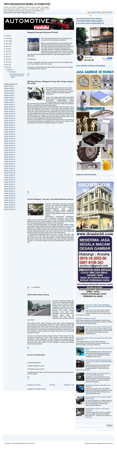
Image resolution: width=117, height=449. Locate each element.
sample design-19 (9, 127)
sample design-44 (9, 184)
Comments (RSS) (95, 12)
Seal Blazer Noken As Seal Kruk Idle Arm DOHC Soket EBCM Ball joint (98, 374)
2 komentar (36, 287)
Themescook (109, 443)
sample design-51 (9, 200)
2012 (7, 43)
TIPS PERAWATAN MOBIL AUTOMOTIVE (27, 4)
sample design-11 (9, 109)
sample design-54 (9, 207)
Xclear (90, 443)
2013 (7, 46)
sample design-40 (9, 175)
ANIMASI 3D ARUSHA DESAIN (86, 174)
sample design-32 (9, 157)
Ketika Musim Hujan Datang (38, 295)
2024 (7, 67)
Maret (9, 69)
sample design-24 (9, 138)
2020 (7, 59)
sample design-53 (9, 205)
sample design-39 (9, 173)
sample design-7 (9, 100)
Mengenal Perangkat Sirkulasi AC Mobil (42, 32)
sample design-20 (9, 129)
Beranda (52, 385)
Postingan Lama (69, 385)
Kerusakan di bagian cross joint (86, 318)
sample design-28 (9, 148)
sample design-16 (9, 120)
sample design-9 (9, 104)
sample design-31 (9, 154)
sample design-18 (9, 125)
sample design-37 (9, 168)
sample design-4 (9, 93)
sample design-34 (9, 161)
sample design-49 (9, 195)
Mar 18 (11, 72)
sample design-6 (9, 97)
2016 (7, 51)
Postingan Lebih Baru (34, 385)
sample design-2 (9, 88)
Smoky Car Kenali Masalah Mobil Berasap (98, 327)
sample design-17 (9, 122)
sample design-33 (9, 159)
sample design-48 (9, 193)
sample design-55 (9, 209)
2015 (7, 49)
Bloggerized (100, 443)
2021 (7, 62)
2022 (7, 64)
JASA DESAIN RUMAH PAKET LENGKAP (89, 21)
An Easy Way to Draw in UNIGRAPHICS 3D (90, 23)
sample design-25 (9, 141)
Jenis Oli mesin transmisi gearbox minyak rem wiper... (17, 75)
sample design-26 (9, 143)
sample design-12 (9, 111)
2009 (7, 36)
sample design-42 (9, 179)
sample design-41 (9, 177)
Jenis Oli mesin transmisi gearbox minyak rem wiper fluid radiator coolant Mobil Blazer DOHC (99, 361)
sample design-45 (9, 186)
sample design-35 (9, 164)
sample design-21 (9, 132)
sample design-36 (9, 166)
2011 (7, 41)
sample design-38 (9, 170)
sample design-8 (9, 102)
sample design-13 (9, 113)
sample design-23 (9, 136)
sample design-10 (9, 107)
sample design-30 (9, 152)
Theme (94, 443)
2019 (7, 57)
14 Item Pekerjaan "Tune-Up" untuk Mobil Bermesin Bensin (50, 199)
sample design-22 (9, 134)
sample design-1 (9, 86)
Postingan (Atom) (40, 389)
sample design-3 (9, 91)
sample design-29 (9, 150)
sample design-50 (9, 198)
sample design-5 (9, 95)
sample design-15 (9, 118)
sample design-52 (9, 202)
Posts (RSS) (108, 12)
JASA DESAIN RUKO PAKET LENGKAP (89, 18)
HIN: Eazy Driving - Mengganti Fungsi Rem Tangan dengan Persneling (50, 82)
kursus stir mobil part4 (36, 355)
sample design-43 (9, 182)
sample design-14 (9, 116)
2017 (7, 54)
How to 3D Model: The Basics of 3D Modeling (90, 65)
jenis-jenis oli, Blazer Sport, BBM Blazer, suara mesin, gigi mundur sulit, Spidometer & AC (98, 306)
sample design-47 (9, 191)
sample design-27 (9, 145)
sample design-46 (9, 189)
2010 (7, 38)
